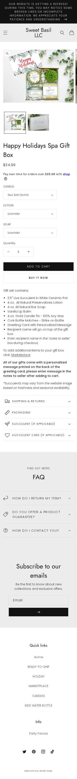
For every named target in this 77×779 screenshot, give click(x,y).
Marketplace (20, 355)
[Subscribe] (38, 612)
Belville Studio (46, 771)
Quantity (9, 243)
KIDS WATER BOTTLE (38, 705)
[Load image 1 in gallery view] (15, 122)
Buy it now (38, 278)
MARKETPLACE (38, 686)
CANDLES (38, 696)
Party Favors (38, 733)
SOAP (7, 224)
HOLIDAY (38, 676)
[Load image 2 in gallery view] (38, 122)
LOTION (8, 205)
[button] (5, 32)
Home (38, 657)
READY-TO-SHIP (38, 667)
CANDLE (8, 186)
